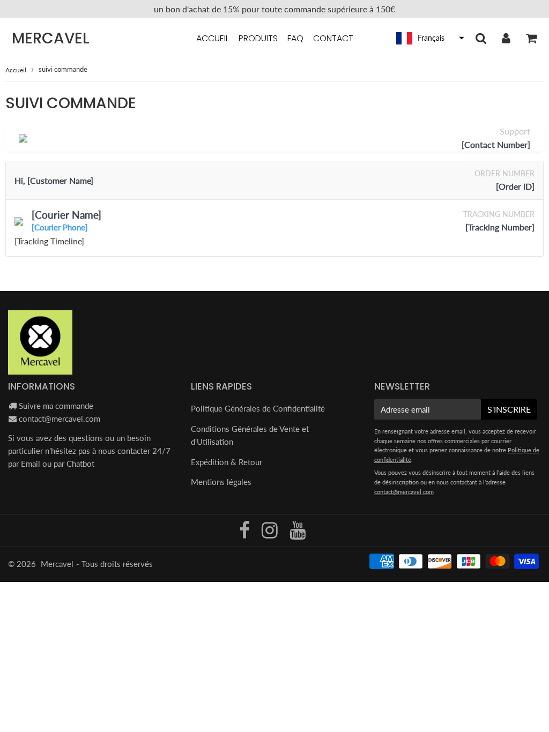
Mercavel (51, 38)
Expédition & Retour (226, 462)
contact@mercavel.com (59, 418)
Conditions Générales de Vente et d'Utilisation (250, 435)
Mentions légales (221, 482)
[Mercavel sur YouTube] (297, 534)
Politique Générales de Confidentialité (258, 408)
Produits (258, 38)
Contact (333, 38)
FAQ (295, 38)
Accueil (212, 38)
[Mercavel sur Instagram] (271, 534)
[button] (429, 38)
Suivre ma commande (56, 405)
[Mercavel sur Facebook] (245, 534)
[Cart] (531, 38)
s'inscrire (509, 409)
